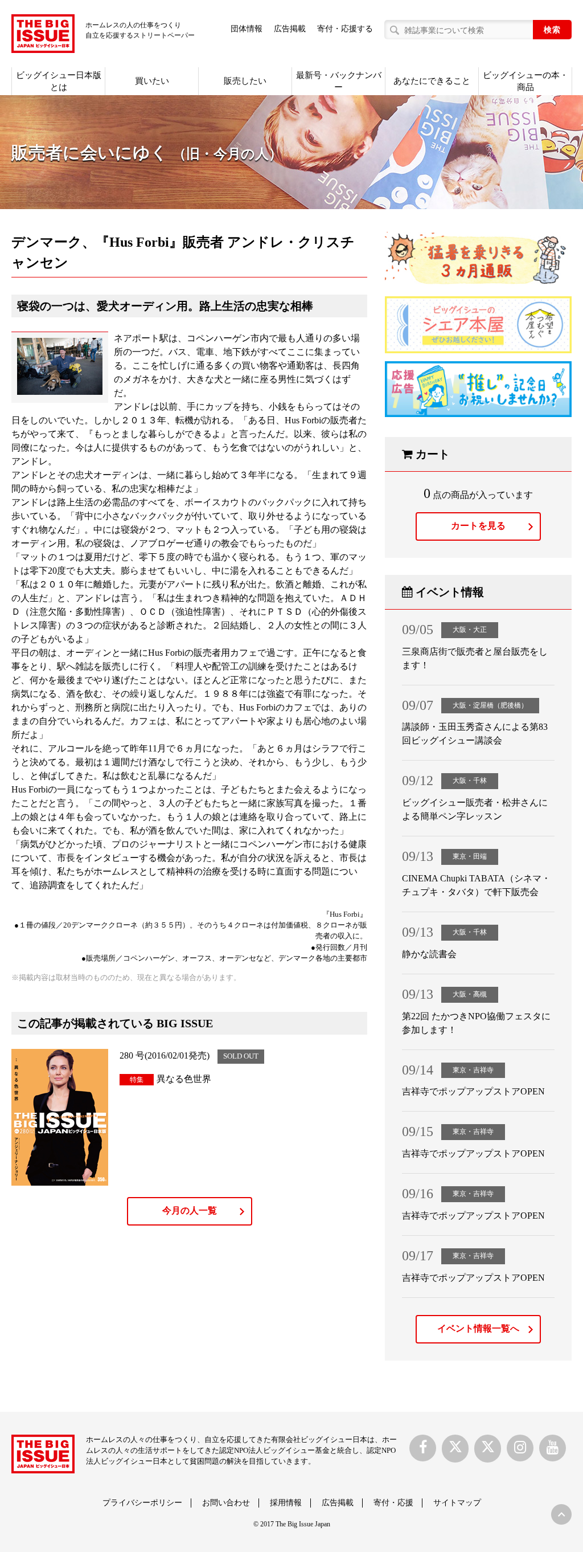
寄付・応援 (393, 1502)
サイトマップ (457, 1502)
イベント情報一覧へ (478, 1328)
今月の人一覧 (189, 1210)
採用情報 (286, 1502)
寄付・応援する (345, 28)
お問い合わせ (226, 1502)
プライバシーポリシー (142, 1502)
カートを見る (478, 525)
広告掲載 (290, 28)
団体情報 (246, 28)
